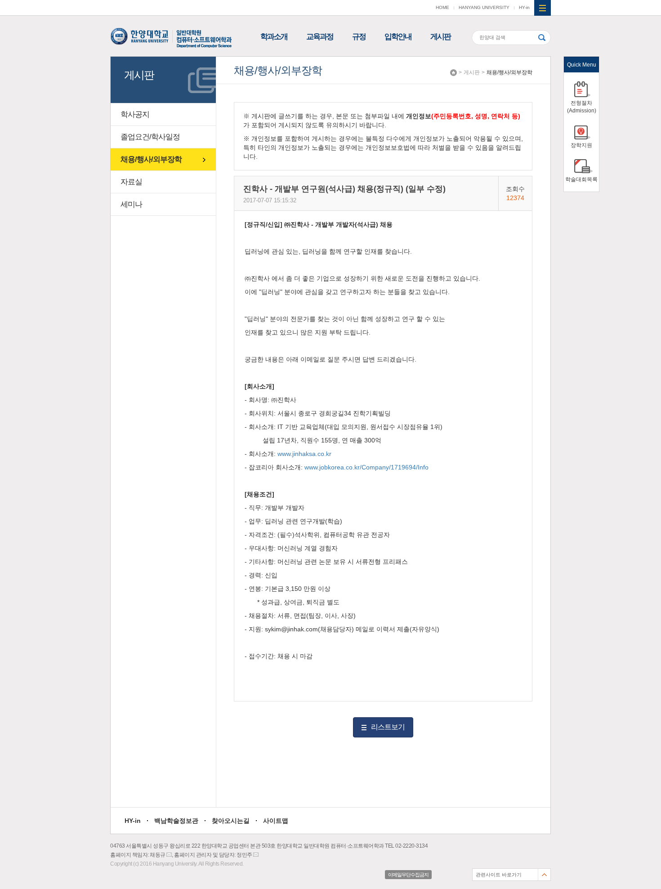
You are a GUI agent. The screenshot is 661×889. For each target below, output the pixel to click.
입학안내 (397, 36)
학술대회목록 (581, 179)
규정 (359, 36)
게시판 (440, 36)
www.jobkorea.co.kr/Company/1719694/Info (366, 467)
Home (453, 72)
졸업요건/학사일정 (150, 137)
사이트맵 (275, 820)
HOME (442, 7)
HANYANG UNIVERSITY (484, 7)
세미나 (131, 204)
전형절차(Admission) (581, 107)
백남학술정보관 (176, 820)
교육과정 (319, 36)
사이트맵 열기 (542, 8)
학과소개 (273, 36)
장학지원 (581, 145)
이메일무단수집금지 (408, 874)
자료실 (131, 182)
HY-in (524, 7)
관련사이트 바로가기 (499, 874)
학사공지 (135, 114)
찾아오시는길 (231, 820)
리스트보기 (388, 727)
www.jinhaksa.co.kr (304, 453)
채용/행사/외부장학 (509, 72)
